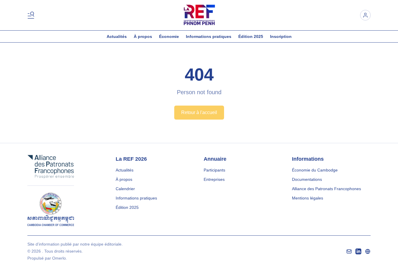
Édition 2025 (250, 36)
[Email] (349, 251)
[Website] (368, 251)
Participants (214, 170)
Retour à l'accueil (199, 112)
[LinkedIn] (358, 251)
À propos (143, 36)
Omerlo (59, 258)
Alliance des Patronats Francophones (326, 188)
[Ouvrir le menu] (32, 15)
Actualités (117, 36)
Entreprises (214, 179)
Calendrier (125, 188)
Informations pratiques (208, 36)
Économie (169, 36)
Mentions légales (307, 198)
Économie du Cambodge (315, 170)
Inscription (281, 36)
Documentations (307, 179)
